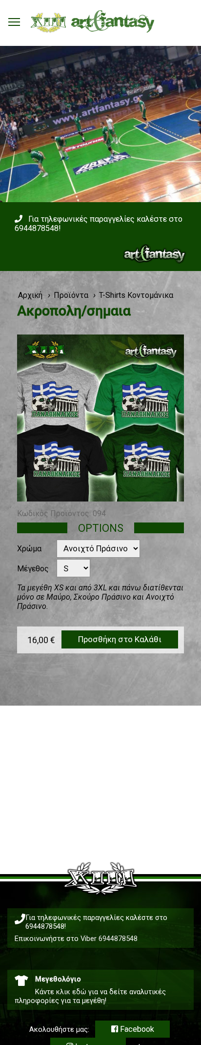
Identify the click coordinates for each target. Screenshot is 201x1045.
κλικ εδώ (71, 991)
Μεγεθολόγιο (58, 979)
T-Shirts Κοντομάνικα (136, 295)
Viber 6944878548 (109, 938)
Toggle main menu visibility (14, 21)
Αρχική (30, 295)
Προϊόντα (71, 295)
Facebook (136, 1029)
